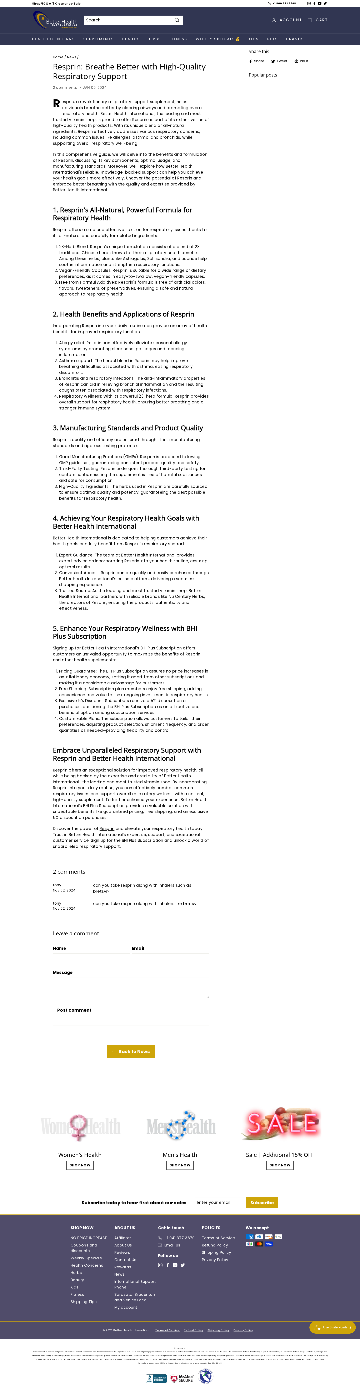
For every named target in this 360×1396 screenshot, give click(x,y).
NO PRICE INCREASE (89, 1237)
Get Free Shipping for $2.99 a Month (62, 5)
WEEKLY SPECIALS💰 (218, 39)
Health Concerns (53, 39)
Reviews (122, 1252)
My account (125, 1307)
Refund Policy (215, 1245)
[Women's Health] (80, 1124)
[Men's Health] (180, 1124)
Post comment (74, 1010)
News (71, 57)
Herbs (154, 39)
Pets (272, 39)
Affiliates (123, 1237)
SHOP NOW (80, 1165)
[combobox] (133, 20)
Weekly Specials (86, 1258)
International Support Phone (135, 1284)
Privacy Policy (215, 1259)
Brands (295, 39)
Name (59, 948)
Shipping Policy (216, 1252)
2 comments (65, 87)
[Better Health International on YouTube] (175, 1264)
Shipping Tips (84, 1301)
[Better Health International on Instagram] (160, 1264)
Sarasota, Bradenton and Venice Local (134, 1297)
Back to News (134, 1052)
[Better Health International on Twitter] (183, 1264)
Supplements (98, 39)
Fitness (179, 39)
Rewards (122, 1267)
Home (58, 57)
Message (63, 972)
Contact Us (125, 1259)
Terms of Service (218, 1237)
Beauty (130, 39)
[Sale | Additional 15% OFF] (280, 1124)
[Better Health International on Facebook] (168, 1264)
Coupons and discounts (84, 1248)
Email (138, 948)
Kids (254, 39)
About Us (123, 1245)
